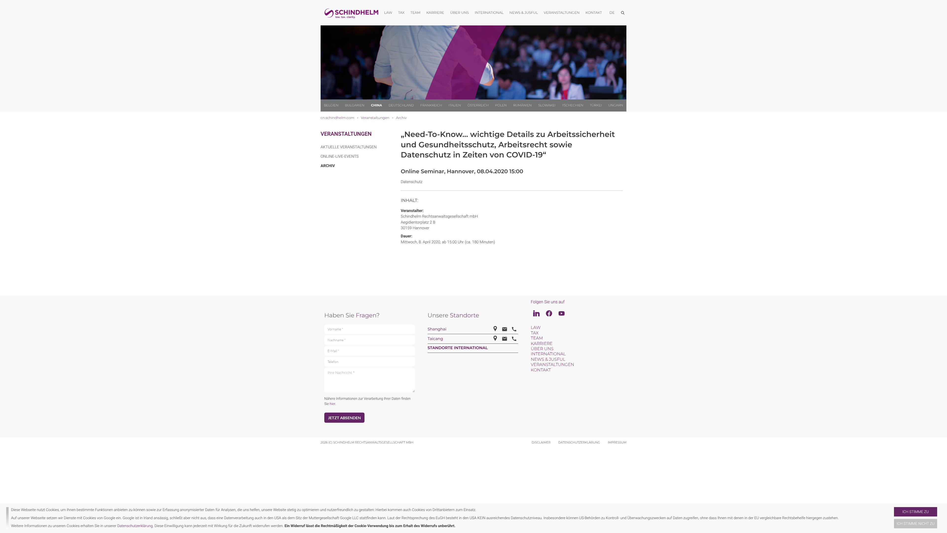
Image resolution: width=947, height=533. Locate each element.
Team (537, 338)
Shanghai (437, 329)
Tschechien (572, 105)
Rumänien (522, 105)
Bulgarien (354, 105)
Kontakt (541, 370)
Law (536, 327)
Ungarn (615, 105)
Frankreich (431, 105)
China (376, 105)
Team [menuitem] (415, 12)
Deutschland (401, 105)
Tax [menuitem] (401, 12)
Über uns (542, 348)
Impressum (617, 442)
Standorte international (458, 348)
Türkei (596, 105)
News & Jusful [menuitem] (524, 12)
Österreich (478, 105)
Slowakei (546, 105)
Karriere (541, 343)
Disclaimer (541, 442)
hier (332, 404)
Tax (534, 333)
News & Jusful (548, 359)
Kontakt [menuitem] (593, 12)
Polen (501, 105)
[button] (892, 518)
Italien (455, 105)
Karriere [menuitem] (435, 12)
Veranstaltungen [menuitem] (562, 12)
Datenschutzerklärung (135, 526)
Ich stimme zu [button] (915, 512)
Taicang (435, 339)
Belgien (331, 105)
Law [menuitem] (388, 12)
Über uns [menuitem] (459, 12)
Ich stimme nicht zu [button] (916, 523)
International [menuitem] (489, 12)
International (548, 354)
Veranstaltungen (346, 134)
